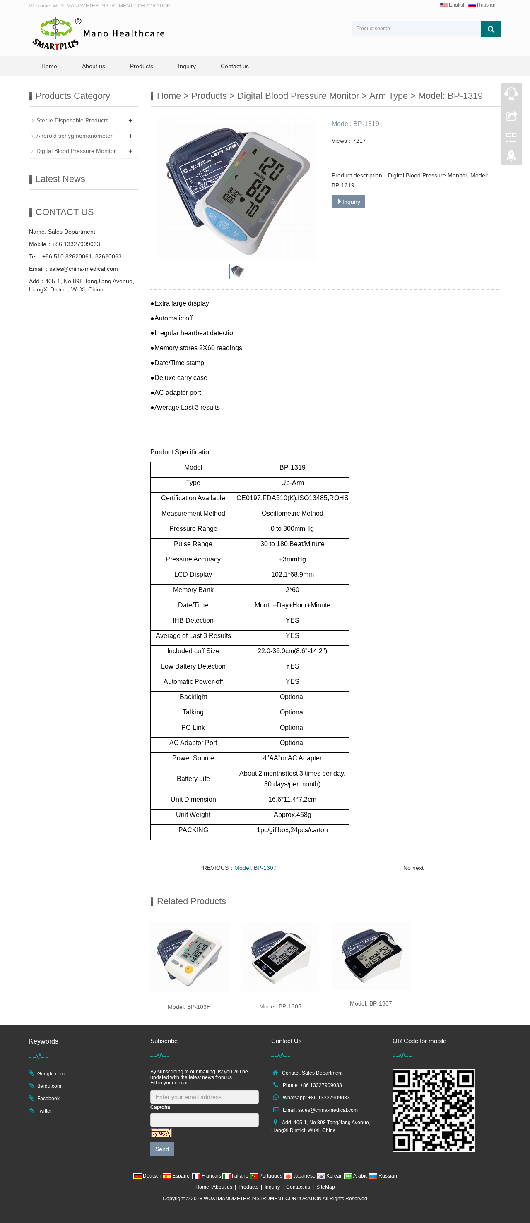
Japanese (304, 1176)
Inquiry (187, 66)
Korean (334, 1176)
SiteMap (325, 1187)
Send (162, 1149)
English (457, 5)
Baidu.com (49, 1086)
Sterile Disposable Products (72, 120)
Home (49, 66)
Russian (486, 5)
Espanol (181, 1176)
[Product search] (491, 29)
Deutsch (152, 1176)
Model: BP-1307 (255, 868)
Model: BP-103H (189, 1006)
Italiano (240, 1176)
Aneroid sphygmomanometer (74, 135)
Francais (211, 1176)
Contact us (235, 66)
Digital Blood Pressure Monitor (298, 96)
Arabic (360, 1176)
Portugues (271, 1176)
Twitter (44, 1111)
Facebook (48, 1098)
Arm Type (388, 96)
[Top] (511, 158)
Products (141, 66)
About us (93, 66)
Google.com (51, 1074)
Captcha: (161, 1107)
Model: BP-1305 (280, 1006)
